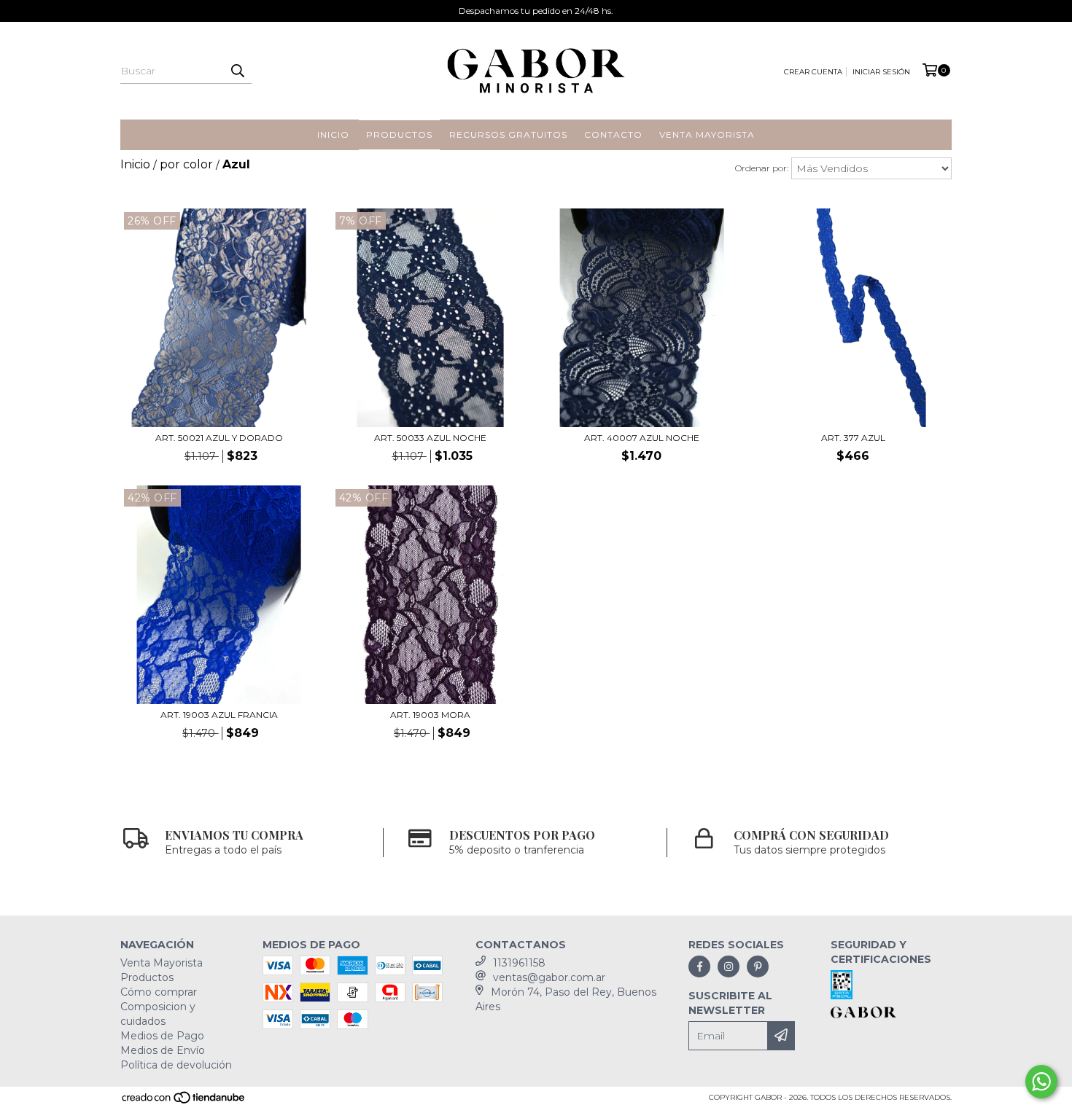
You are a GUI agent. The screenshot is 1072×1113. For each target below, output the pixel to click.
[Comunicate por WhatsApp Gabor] (1041, 1081)
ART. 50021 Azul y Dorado (219, 437)
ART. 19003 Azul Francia (219, 714)
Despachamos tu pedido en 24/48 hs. (536, 10)
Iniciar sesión (881, 72)
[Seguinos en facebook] (699, 966)
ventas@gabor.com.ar (549, 977)
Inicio (333, 134)
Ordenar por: (761, 168)
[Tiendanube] (184, 1101)
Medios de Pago (162, 1035)
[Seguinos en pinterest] (758, 966)
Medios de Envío (162, 1050)
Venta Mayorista (707, 134)
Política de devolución (176, 1064)
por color (186, 164)
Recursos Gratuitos (508, 134)
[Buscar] (237, 71)
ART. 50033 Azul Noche (430, 437)
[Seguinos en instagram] (728, 966)
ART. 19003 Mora (430, 714)
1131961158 (519, 962)
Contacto (613, 134)
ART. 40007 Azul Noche (641, 437)
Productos (399, 134)
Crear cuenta (813, 72)
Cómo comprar (158, 992)
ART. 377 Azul (853, 437)
